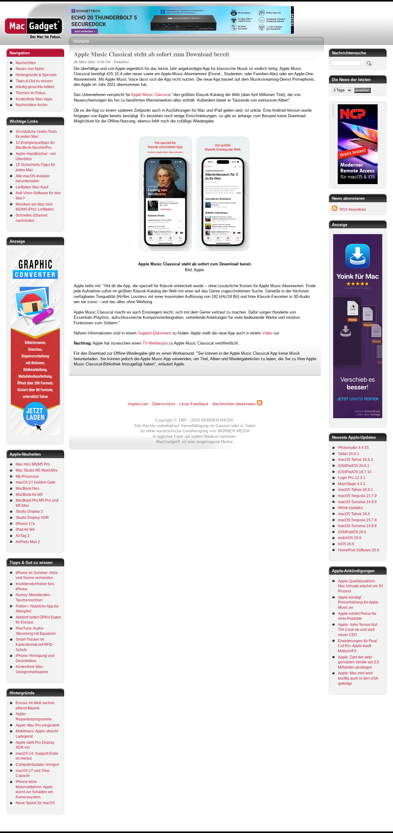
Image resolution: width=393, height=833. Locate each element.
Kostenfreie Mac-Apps (34, 99)
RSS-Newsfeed (353, 209)
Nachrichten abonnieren (233, 404)
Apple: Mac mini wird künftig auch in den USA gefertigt (358, 678)
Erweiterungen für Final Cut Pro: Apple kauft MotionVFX (357, 646)
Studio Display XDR (32, 517)
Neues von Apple (30, 69)
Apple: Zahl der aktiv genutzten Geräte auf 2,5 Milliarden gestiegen (358, 662)
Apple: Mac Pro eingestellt (37, 725)
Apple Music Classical (151, 94)
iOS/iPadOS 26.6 (352, 532)
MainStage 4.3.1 (351, 484)
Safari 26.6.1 (348, 454)
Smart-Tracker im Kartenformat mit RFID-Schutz (35, 644)
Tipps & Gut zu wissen (34, 81)
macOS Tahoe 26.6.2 (355, 459)
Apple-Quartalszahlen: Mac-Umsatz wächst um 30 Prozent (360, 586)
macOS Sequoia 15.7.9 (357, 496)
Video (267, 333)
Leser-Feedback (194, 404)
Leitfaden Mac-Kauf (32, 187)
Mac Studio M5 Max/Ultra (36, 470)
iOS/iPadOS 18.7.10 (355, 472)
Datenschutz (163, 404)
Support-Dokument (154, 333)
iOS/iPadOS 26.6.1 (353, 466)
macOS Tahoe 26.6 (354, 514)
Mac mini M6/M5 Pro (33, 464)
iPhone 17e (25, 524)
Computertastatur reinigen (37, 764)
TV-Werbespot (155, 343)
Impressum (138, 404)
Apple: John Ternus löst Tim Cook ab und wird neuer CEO (357, 630)
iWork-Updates (350, 508)
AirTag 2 (22, 536)
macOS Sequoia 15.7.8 (357, 520)
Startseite (81, 41)
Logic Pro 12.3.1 (351, 478)
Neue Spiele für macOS (35, 803)
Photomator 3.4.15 (353, 447)
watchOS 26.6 (349, 538)
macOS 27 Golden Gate (35, 482)
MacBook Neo (27, 488)
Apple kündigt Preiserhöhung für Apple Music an (358, 602)
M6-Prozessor (27, 476)
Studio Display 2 (29, 511)
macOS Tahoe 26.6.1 (355, 490)
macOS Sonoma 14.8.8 (357, 526)
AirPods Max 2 (28, 542)
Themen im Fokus (30, 93)
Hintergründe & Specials (36, 75)
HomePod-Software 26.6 (358, 550)
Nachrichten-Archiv (32, 105)
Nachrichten (26, 63)
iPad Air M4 (25, 529)
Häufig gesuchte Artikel (35, 87)
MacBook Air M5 (29, 494)
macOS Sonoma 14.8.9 (357, 502)
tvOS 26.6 (346, 544)
